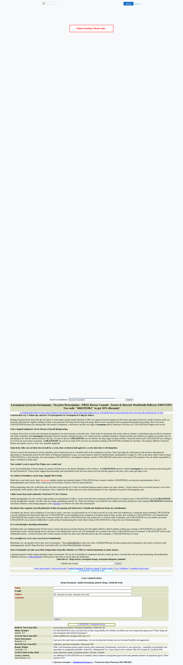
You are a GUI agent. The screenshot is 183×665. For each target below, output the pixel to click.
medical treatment (75, 568)
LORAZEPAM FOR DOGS (127, 413)
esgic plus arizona (42, 568)
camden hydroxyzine (139, 568)
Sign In (128, 4)
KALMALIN (48, 413)
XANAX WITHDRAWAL (103, 413)
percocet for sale (59, 568)
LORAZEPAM (84, 413)
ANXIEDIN (25, 413)
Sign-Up (137, 4)
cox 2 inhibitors (121, 568)
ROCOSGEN (60, 413)
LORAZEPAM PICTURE (151, 413)
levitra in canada (92, 568)
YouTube (57, 503)
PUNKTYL (36, 413)
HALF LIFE (71, 413)
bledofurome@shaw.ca (82, 662)
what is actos (107, 568)
